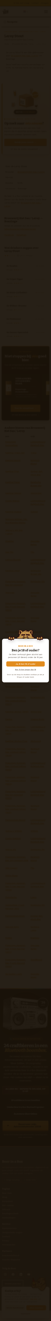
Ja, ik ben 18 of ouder (25, 664)
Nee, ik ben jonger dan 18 (25, 670)
